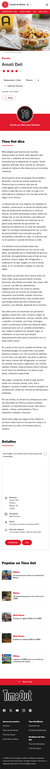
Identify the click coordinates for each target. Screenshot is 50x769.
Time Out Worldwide (37, 744)
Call (26, 543)
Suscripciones (34, 726)
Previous (3, 31)
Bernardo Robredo (30, 125)
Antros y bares (25, 12)
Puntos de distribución (37, 730)
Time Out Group (9, 735)
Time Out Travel (35, 749)
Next (46, 31)
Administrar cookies (10, 739)
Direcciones (13, 543)
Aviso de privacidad (10, 730)
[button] (45, 454)
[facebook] (4, 710)
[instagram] (23, 710)
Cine (34, 12)
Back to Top (27, 682)
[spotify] (30, 710)
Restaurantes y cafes (9, 12)
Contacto (6, 726)
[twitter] (10, 710)
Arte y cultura (44, 12)
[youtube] (17, 710)
